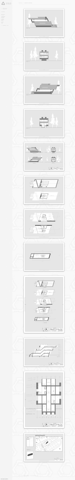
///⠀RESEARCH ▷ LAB (4, 25)
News (2, 20)
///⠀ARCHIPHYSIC (4, 8)
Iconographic (3, 16)
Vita (2, 23)
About (2, 22)
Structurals (3, 14)
